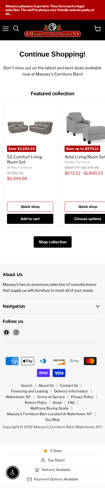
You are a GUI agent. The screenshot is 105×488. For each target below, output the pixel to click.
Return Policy (36, 402)
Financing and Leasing (29, 391)
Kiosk (57, 402)
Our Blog (52, 419)
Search (27, 385)
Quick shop (30, 206)
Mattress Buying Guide (49, 408)
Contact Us (69, 385)
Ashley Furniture (19, 167)
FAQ (71, 402)
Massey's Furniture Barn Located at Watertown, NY (49, 414)
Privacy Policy (82, 397)
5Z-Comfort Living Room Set (24, 160)
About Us (46, 385)
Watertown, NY (18, 397)
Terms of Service (51, 397)
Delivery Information (71, 391)
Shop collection (52, 242)
